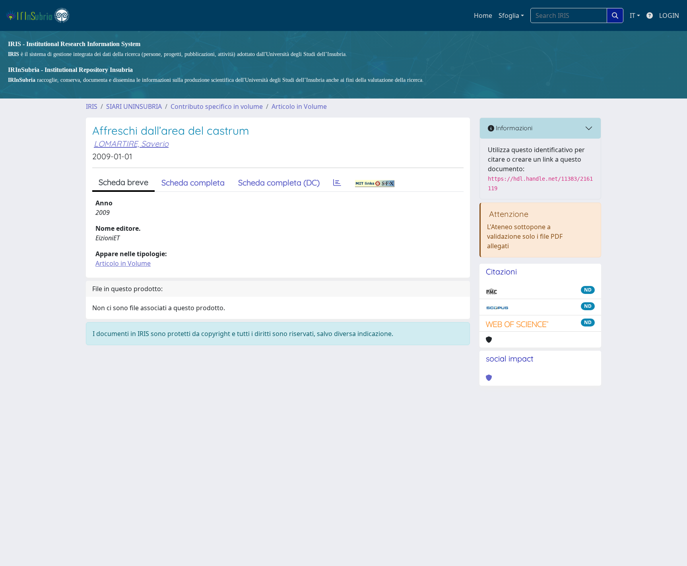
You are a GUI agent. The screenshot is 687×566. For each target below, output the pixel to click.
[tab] (337, 182)
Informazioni (513, 128)
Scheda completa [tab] (193, 182)
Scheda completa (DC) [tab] (279, 182)
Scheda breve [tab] (123, 182)
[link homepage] (41, 15)
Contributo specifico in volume (217, 106)
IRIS (91, 106)
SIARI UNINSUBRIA (134, 106)
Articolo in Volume (299, 106)
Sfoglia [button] (509, 15)
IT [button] (632, 15)
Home (483, 15)
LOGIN (669, 15)
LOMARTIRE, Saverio (131, 144)
